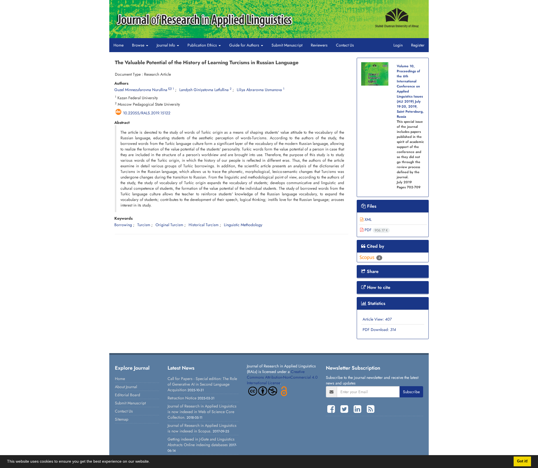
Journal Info (166, 45)
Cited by (374, 246)
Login (398, 45)
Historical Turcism (204, 225)
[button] (152, 462)
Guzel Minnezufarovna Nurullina (140, 89)
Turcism (143, 225)
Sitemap (121, 419)
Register (418, 45)
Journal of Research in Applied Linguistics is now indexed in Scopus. (202, 428)
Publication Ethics (202, 45)
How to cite (378, 287)
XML (367, 219)
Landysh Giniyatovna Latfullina (204, 89)
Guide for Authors (244, 45)
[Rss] (370, 409)
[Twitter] (345, 409)
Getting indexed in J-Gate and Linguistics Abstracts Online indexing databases (201, 442)
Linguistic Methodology (243, 225)
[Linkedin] (358, 409)
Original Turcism (169, 225)
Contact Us (345, 45)
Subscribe (411, 392)
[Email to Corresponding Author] (169, 89)
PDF (375, 230)
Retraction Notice (182, 398)
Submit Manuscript (287, 45)
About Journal (126, 387)
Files (371, 206)
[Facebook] (332, 409)
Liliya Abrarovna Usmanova (259, 89)
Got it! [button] (522, 461)
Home (118, 45)
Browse (138, 45)
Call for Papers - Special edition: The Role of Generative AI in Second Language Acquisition (202, 384)
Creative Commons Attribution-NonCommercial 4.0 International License (282, 377)
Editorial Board (127, 395)
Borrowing (123, 225)
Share (372, 271)
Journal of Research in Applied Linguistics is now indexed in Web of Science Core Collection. (202, 411)
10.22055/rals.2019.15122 (146, 113)
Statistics (375, 303)
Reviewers (319, 45)
